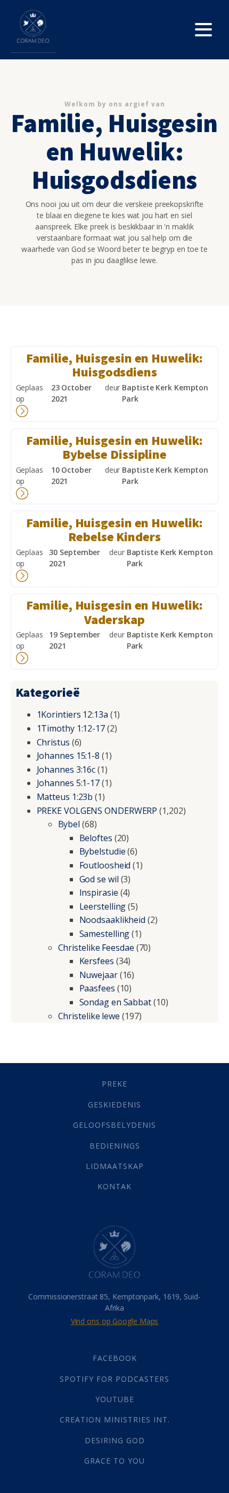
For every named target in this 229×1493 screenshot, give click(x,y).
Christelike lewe (89, 1016)
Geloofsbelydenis (114, 1125)
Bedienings (114, 1146)
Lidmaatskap (115, 1166)
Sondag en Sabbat (115, 1002)
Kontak (114, 1186)
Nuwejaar (98, 975)
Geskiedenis (114, 1104)
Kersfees (96, 961)
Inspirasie (98, 892)
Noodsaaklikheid (112, 920)
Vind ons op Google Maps (115, 1321)
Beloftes (95, 838)
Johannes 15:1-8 (68, 755)
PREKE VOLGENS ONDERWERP (97, 811)
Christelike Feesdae (96, 947)
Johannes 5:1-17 (68, 783)
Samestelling (104, 934)
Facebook (115, 1358)
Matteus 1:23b (65, 797)
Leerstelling (102, 906)
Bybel (69, 824)
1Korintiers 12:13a (72, 714)
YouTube (114, 1399)
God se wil (99, 879)
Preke (114, 1084)
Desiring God (115, 1440)
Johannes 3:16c (66, 769)
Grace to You (114, 1461)
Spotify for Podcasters (114, 1379)
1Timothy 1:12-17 (71, 728)
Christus (53, 742)
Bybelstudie (102, 851)
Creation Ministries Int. (115, 1419)
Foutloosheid (105, 865)
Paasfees (97, 988)
